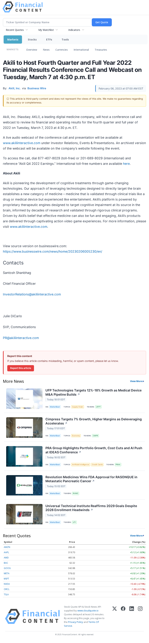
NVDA (7, 583)
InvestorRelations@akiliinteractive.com (32, 294)
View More (136, 381)
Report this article (20, 368)
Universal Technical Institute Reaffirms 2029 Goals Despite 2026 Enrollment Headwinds (91, 508)
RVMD (75, 493)
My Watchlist (46, 30)
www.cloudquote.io (87, 610)
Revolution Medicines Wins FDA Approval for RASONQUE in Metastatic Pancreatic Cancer (91, 479)
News (46, 49)
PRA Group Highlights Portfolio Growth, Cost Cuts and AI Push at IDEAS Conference (93, 450)
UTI (74, 522)
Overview (31, 49)
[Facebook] (123, 616)
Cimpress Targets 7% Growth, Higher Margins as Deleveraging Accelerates (93, 421)
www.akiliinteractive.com (21, 143)
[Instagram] (140, 616)
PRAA (118, 465)
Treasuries (101, 49)
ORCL (6, 589)
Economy (76, 436)
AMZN (7, 547)
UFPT (98, 407)
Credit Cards (97, 465)
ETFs (49, 39)
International (81, 49)
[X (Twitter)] (114, 616)
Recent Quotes (15, 30)
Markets (12, 39)
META (6, 573)
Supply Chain (77, 407)
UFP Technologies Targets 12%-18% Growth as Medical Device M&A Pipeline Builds (93, 392)
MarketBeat (55, 407)
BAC (6, 562)
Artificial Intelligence (80, 465)
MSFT (6, 578)
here (126, 164)
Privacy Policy (75, 622)
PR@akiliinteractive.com (21, 338)
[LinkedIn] (131, 616)
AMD (6, 557)
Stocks (32, 39)
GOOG (7, 568)
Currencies (61, 49)
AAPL (6, 552)
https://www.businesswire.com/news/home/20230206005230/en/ (52, 251)
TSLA (6, 594)
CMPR (95, 436)
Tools (65, 39)
